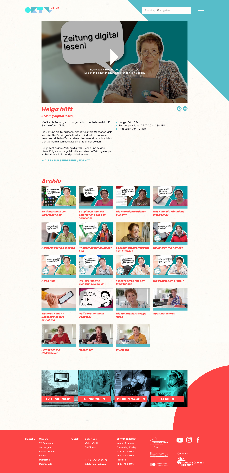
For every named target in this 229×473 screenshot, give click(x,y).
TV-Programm (46, 443)
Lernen (42, 455)
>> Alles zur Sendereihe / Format (66, 160)
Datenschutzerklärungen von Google (122, 72)
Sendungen (45, 447)
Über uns (43, 439)
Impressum (44, 459)
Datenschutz (45, 464)
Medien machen (47, 451)
